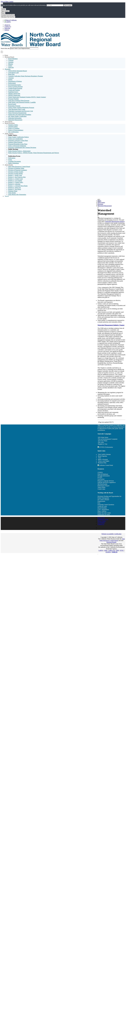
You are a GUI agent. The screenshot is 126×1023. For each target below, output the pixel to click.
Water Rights (12, 193)
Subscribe (7, 28)
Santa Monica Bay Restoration (17, 194)
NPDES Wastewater (14, 95)
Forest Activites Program (15, 86)
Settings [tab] (6, 30)
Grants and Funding (14, 90)
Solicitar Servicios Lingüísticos (107, 482)
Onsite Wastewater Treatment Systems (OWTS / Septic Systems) (27, 97)
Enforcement (12, 83)
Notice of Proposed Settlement (17, 146)
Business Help (102, 463)
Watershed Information (14, 118)
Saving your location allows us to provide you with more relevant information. (23, 5)
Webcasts (11, 67)
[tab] (2, 3)
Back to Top (101, 517)
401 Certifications (13, 132)
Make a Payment (103, 459)
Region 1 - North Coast (15, 175)
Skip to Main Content (7, 1)
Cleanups (11, 78)
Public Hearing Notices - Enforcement (19, 151)
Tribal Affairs (101, 487)
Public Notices (9, 133)
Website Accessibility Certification (111, 534)
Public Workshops (13, 163)
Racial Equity (12, 104)
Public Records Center (104, 513)
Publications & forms (104, 514)
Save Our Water (102, 441)
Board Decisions (9, 123)
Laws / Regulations (103, 509)
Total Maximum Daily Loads (16, 109)
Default (3, 9)
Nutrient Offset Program (15, 142)
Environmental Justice (14, 85)
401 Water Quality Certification (17, 116)
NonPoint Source (13, 92)
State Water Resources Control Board (19, 166)
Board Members (13, 58)
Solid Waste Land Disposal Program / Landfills (22, 102)
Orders (10, 65)
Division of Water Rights (15, 173)
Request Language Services (106, 481)
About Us (7, 25)
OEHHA (108, 552)
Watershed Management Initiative (115, 221)
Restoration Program (14, 106)
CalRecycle (111, 550)
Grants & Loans (102, 506)
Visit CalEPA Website (104, 454)
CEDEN (100, 472)
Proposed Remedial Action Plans (17, 144)
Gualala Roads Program (15, 88)
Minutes (10, 64)
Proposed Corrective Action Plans (18, 140)
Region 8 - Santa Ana (14, 187)
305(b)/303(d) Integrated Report (17, 71)
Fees (99, 458)
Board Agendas (102, 456)
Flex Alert (101, 442)
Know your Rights (103, 461)
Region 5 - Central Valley (15, 182)
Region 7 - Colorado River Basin (17, 186)
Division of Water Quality (15, 172)
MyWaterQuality (102, 484)
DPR (117, 550)
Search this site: (5, 48)
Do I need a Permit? (103, 499)
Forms (10, 159)
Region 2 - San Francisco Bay (17, 177)
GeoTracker (101, 479)
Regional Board (9, 57)
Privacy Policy (102, 521)
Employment (101, 501)
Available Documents (14, 161)
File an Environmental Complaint (107, 439)
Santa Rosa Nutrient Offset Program (18, 100)
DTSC (122, 550)
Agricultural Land (13, 72)
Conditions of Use (103, 519)
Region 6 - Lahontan (14, 184)
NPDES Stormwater (14, 93)
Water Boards (8, 165)
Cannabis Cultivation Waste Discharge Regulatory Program (25, 76)
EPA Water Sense (103, 437)
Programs (7, 69)
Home (6, 55)
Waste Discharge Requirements (17, 113)
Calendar (10, 60)
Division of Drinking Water (16, 168)
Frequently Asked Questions (106, 504)
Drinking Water (12, 191)
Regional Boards (111, 542)
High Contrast (5, 11)
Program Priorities (13, 99)
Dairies (10, 79)
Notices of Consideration (15, 139)
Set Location (68, 5)
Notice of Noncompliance (15, 130)
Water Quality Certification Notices (18, 137)
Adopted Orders (13, 126)
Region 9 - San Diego (14, 189)
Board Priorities (102, 508)
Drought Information (104, 476)
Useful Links (101, 489)
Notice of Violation (13, 128)
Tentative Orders (13, 125)
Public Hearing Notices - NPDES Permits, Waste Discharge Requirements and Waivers (33, 153)
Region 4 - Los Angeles (15, 180)
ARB (105, 550)
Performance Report (103, 486)
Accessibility (101, 522)
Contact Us (7, 26)
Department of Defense (15, 81)
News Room (8, 121)
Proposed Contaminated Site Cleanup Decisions (22, 147)
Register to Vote (102, 444)
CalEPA (100, 550)
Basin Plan (11, 74)
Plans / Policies (102, 511)
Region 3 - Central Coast (15, 179)
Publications (11, 158)
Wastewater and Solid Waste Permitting (19, 114)
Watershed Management (15, 120)
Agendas (10, 62)
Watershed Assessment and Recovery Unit (20, 111)
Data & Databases (103, 474)
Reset (3, 13)
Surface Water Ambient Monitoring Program (21, 107)
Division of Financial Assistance (17, 170)
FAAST (100, 477)
